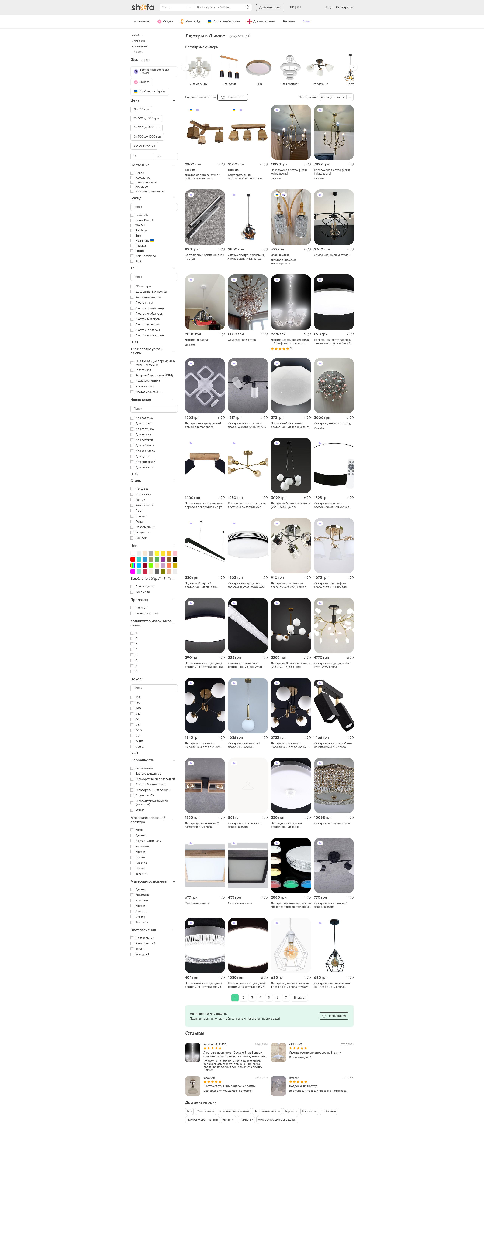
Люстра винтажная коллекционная (283, 261)
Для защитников (264, 21)
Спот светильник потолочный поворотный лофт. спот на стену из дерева (245, 176)
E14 (138, 697)
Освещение (141, 46)
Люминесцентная (148, 381)
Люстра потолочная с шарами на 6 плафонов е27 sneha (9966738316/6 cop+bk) (290, 745)
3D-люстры (143, 286)
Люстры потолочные (150, 335)
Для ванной (144, 423)
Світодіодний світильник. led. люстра (205, 257)
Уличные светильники (234, 1111)
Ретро (140, 521)
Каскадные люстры (149, 297)
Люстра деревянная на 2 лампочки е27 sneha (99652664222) (202, 825)
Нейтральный (145, 938)
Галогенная (143, 370)
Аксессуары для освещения (277, 1120)
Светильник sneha (197, 903)
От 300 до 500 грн (146, 127)
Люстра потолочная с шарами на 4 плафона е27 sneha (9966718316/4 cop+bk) (204, 745)
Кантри (140, 500)
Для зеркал (143, 434)
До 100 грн (141, 109)
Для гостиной (145, 429)
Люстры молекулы (148, 319)
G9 (138, 736)
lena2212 (209, 1078)
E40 (138, 708)
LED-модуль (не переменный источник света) (156, 362)
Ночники (229, 1120)
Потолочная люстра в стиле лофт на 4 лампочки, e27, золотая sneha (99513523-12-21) (247, 505)
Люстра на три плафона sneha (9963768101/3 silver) (288, 585)
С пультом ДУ (145, 795)
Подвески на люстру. (303, 1086)
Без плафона (144, 768)
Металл (141, 852)
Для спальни (144, 467)
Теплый (141, 949)
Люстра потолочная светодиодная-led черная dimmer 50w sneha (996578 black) (332, 505)
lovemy (294, 1078)
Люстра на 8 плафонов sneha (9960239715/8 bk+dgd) (290, 665)
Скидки (168, 21)
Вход (328, 7)
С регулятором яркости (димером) (152, 802)
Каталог (144, 21)
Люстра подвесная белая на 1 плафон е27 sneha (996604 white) (290, 985)
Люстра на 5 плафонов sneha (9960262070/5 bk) (290, 505)
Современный (145, 527)
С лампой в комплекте (151, 784)
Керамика (142, 846)
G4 (138, 719)
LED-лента (328, 1111)
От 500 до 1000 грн (147, 136)
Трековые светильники (202, 1120)
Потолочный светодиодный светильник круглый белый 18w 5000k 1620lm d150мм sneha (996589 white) (203, 985)
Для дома (139, 41)
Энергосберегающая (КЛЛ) (154, 375)
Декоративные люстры (151, 292)
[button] (185, 67)
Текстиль (142, 874)
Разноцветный (145, 943)
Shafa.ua (138, 35)
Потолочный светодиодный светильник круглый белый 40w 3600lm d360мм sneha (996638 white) (332, 341)
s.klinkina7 (295, 1044)
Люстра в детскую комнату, (332, 423)
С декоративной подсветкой (155, 779)
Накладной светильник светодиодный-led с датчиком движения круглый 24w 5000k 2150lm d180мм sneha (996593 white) (290, 825)
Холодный (142, 954)
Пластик (141, 863)
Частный (141, 608)
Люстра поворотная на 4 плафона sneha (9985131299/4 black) (248, 425)
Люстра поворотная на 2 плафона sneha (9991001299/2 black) (330, 905)
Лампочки (246, 1120)
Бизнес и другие (147, 613)
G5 (138, 725)
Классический (145, 505)
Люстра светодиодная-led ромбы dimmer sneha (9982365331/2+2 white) (203, 425)
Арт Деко (142, 489)
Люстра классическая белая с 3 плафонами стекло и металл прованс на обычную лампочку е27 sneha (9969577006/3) (290, 341)
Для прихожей (145, 462)
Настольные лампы (267, 1111)
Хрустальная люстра (242, 340)
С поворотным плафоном (153, 790)
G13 (138, 714)
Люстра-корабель (197, 340)
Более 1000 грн (144, 146)
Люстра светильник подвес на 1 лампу (315, 1052)
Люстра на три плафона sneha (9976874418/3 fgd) (330, 585)
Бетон (140, 830)
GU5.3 (140, 747)
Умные (140, 810)
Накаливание (145, 386)
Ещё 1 (134, 342)
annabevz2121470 (214, 1044)
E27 (138, 703)
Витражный (143, 494)
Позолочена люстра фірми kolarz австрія (289, 171)
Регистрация (345, 7)
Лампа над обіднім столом (332, 255)
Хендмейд (193, 21)
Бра (189, 1111)
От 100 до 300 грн (146, 118)
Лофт (139, 511)
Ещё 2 (134, 474)
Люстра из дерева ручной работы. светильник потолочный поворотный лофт (202, 176)
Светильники (206, 1111)
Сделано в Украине (227, 21)
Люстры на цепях (147, 324)
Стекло (140, 868)
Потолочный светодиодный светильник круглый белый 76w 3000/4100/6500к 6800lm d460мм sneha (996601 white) (246, 985)
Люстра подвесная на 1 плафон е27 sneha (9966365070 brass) (244, 745)
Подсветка (309, 1111)
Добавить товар (270, 7)
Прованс (141, 516)
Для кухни (142, 456)
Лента (306, 21)
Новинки (289, 21)
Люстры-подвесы (148, 330)
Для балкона (144, 418)
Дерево (141, 835)
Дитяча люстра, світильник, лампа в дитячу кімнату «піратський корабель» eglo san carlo (247, 257)
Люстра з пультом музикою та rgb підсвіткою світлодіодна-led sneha (291, 905)
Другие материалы (148, 841)
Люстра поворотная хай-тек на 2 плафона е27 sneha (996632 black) (333, 745)
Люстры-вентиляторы (151, 308)
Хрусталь (142, 900)
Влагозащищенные (148, 773)
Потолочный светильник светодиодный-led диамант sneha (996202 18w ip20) (290, 425)
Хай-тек (141, 538)
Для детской (144, 440)
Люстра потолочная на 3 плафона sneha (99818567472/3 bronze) (244, 825)
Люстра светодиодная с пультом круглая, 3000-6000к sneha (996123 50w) (248, 585)
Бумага (140, 857)
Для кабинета (145, 445)
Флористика (144, 532)
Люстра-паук (144, 303)
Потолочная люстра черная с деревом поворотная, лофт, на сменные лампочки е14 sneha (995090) (204, 505)
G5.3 (139, 730)
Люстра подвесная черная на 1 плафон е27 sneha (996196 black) (332, 985)
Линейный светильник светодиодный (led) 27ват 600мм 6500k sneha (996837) (247, 665)
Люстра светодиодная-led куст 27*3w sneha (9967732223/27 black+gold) (332, 665)
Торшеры (291, 1111)
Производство (145, 586)
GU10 (139, 741)
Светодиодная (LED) (149, 392)
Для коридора (145, 451)
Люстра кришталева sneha (332, 823)
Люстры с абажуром (149, 313)
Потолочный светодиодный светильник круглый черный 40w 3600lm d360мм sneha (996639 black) (204, 665)
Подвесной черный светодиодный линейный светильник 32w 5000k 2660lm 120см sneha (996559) (205, 585)
